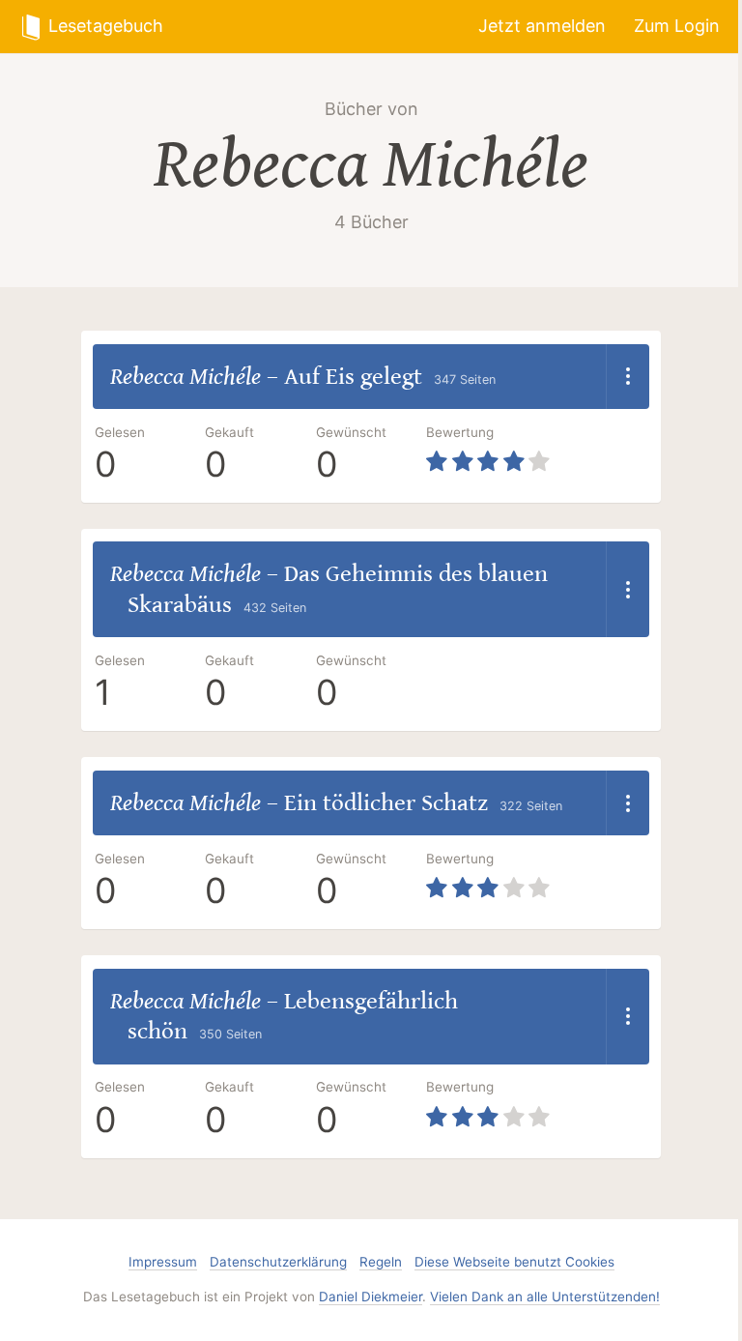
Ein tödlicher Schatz (386, 803)
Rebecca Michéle (371, 165)
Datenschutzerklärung (278, 1261)
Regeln (380, 1261)
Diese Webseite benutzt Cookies (514, 1261)
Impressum (162, 1261)
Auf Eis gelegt (353, 377)
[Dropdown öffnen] (627, 377)
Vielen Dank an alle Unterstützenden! (545, 1296)
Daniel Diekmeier (370, 1296)
